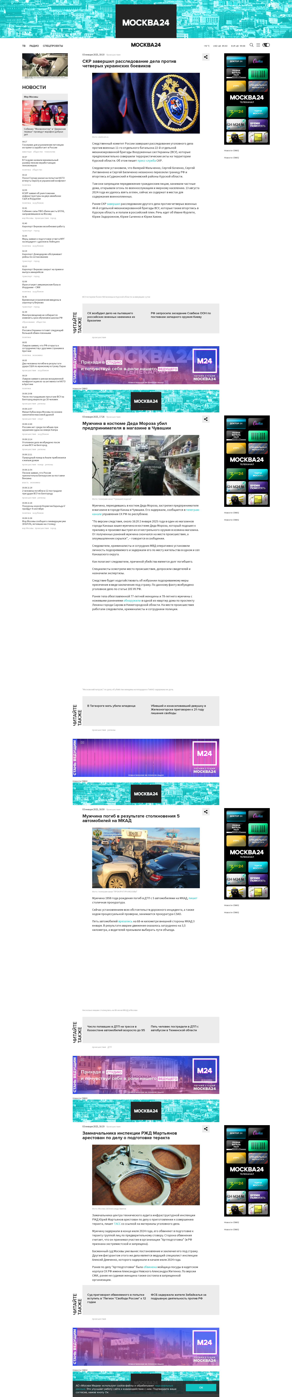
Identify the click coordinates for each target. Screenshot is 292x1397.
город (53, 218)
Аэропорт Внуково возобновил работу (43, 226)
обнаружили (132, 601)
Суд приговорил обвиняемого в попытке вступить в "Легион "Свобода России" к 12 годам (116, 1298)
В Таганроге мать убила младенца (111, 706)
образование (28, 322)
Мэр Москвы (31, 96)
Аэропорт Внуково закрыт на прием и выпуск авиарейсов (42, 271)
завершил (113, 204)
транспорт (27, 231)
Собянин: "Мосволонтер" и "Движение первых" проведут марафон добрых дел (45, 131)
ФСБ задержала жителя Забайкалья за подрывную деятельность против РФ (178, 1296)
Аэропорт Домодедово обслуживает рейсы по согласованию (42, 256)
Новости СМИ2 (80, 388)
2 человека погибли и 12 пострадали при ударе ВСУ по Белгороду (42, 492)
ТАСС (117, 1224)
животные (27, 152)
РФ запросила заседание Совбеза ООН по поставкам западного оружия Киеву (181, 315)
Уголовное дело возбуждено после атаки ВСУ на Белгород (41, 444)
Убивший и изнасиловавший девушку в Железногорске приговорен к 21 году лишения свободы (178, 709)
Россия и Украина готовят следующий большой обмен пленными (42, 332)
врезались (125, 921)
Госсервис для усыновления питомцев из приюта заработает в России (43, 146)
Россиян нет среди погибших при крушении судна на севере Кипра (40, 429)
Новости (34, 87)
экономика (37, 355)
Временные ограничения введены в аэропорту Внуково (41, 301)
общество (38, 152)
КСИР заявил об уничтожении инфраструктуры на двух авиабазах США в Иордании (41, 196)
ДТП (110, 1047)
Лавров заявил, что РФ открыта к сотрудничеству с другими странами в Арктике (43, 348)
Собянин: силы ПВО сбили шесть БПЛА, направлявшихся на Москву (43, 213)
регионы (41, 404)
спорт (40, 419)
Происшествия (113, 54)
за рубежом (37, 203)
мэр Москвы (27, 218)
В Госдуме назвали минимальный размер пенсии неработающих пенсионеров (40, 162)
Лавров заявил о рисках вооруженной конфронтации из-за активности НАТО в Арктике (44, 381)
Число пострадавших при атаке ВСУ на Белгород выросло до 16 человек (43, 398)
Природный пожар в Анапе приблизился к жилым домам (44, 459)
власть (25, 483)
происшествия (42, 218)
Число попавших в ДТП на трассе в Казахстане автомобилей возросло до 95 (116, 1028)
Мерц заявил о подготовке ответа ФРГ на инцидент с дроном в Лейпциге (43, 240)
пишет (193, 898)
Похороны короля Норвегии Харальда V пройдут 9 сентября (43, 507)
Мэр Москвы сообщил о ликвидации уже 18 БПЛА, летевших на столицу (44, 523)
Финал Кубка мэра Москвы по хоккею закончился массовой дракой (42, 413)
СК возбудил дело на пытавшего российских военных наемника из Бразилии (111, 316)
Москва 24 (146, 45)
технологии (49, 152)
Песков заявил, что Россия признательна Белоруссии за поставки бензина (43, 475)
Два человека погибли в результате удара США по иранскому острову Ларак (44, 365)
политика (26, 170)
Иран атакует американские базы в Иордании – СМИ (41, 286)
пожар (40, 465)
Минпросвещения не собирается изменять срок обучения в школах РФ (42, 316)
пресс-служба (146, 161)
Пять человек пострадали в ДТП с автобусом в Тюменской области (175, 1028)
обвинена (150, 1267)
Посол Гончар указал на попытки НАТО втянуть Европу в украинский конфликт (44, 179)
